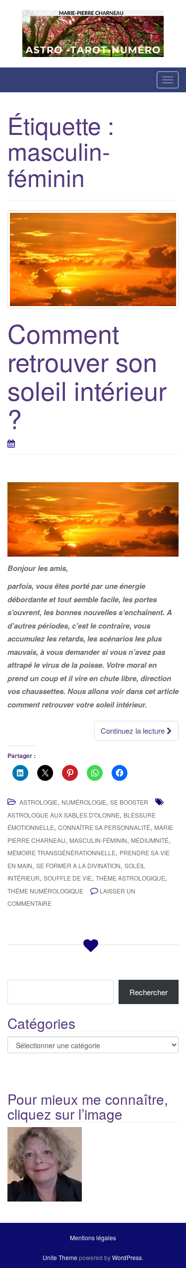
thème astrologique (130, 878)
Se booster (129, 802)
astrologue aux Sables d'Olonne (63, 815)
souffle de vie (68, 878)
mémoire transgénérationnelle (61, 852)
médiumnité (150, 840)
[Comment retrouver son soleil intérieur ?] (93, 259)
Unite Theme (60, 1257)
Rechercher (148, 992)
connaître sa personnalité (104, 827)
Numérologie (84, 802)
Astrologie (38, 802)
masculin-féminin (98, 840)
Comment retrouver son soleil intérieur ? (87, 375)
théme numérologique (45, 891)
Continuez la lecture (134, 730)
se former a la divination (78, 865)
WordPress (127, 1257)
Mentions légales (93, 1237)
